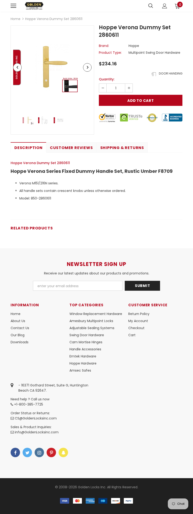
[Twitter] (27, 452)
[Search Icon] (150, 6)
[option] (52, 67)
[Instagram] (39, 452)
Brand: (104, 45)
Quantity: (106, 79)
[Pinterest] (51, 452)
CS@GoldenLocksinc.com (36, 418)
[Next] (87, 67)
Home (15, 19)
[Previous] (17, 67)
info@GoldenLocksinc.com (37, 432)
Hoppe (134, 45)
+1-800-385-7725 (28, 404)
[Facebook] (15, 452)
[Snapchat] (63, 452)
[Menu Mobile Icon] (13, 6)
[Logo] (34, 6)
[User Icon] (164, 6)
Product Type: (110, 52)
